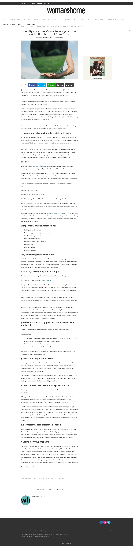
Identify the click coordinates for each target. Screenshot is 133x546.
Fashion (46, 19)
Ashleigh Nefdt (47, 37)
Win (89, 19)
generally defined (38, 166)
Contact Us (38, 531)
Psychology (49, 478)
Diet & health (15, 19)
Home (5, 19)
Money (82, 19)
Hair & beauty (57, 19)
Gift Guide (31, 25)
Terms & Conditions (28, 531)
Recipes (27, 19)
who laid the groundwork (59, 213)
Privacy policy (46, 531)
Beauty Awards (9, 25)
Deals (20, 25)
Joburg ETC (123, 19)
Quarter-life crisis (62, 478)
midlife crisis (38, 478)
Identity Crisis (26, 478)
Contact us (24, 3)
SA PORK (37, 19)
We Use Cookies (55, 531)
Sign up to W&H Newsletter (40, 3)
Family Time (111, 19)
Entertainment (71, 19)
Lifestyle (99, 19)
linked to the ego (47, 280)
